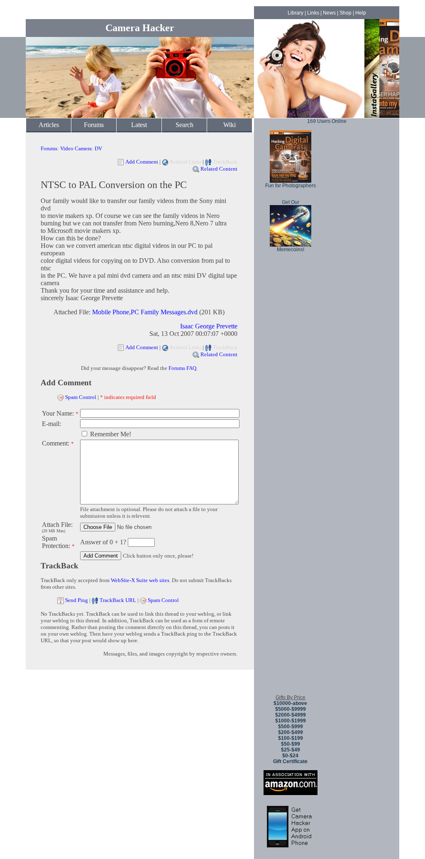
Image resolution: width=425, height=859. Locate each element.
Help (360, 13)
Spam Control (80, 397)
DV (98, 148)
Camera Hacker (139, 27)
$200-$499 (290, 732)
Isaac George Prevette (208, 326)
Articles (49, 124)
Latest (139, 124)
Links (313, 13)
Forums (94, 124)
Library (295, 13)
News (329, 13)
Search (184, 124)
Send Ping (76, 600)
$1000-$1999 (290, 721)
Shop (346, 13)
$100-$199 (290, 738)
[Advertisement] (290, 564)
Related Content (218, 169)
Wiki (229, 124)
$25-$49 (290, 750)
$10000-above (290, 703)
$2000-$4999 (290, 715)
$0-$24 (290, 756)
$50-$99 (290, 744)
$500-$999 (290, 726)
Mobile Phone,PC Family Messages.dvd (145, 312)
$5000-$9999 (290, 709)
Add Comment (141, 162)
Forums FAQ (182, 368)
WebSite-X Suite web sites (140, 580)
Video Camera (76, 148)
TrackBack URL (118, 600)
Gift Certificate (290, 761)
